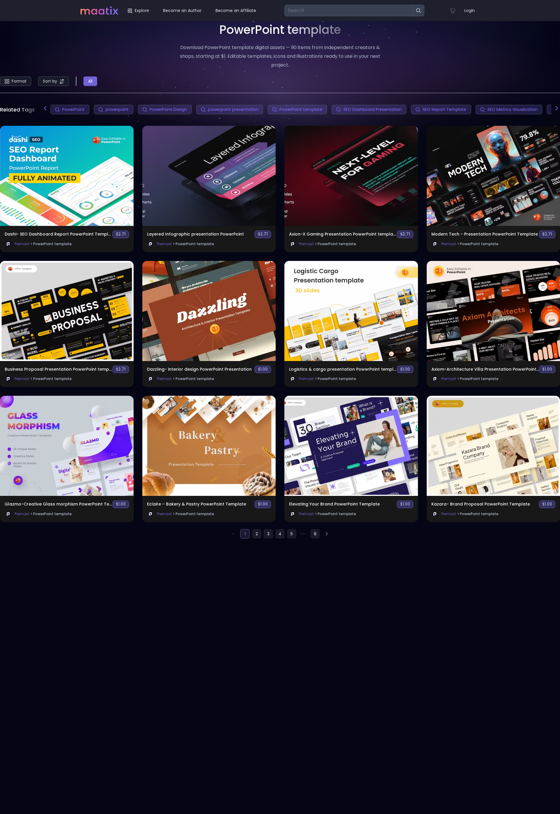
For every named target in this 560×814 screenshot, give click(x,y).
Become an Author (182, 10)
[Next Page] (326, 533)
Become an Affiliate (236, 10)
